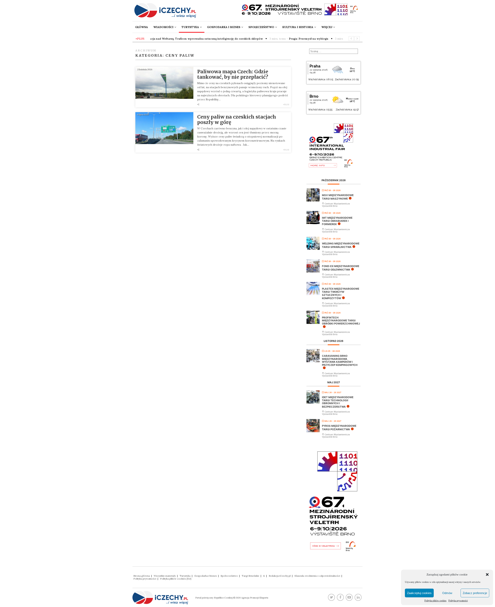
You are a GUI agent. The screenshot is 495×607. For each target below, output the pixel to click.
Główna (141, 27)
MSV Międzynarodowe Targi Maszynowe (338, 197)
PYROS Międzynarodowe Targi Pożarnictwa (339, 427)
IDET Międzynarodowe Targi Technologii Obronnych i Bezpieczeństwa (337, 402)
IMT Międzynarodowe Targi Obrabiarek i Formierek (337, 221)
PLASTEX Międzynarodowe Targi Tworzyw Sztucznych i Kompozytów (340, 293)
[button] (487, 574)
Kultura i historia (297, 27)
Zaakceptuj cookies (419, 593)
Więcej (326, 27)
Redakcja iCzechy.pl (280, 575)
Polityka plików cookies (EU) (175, 578)
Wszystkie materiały (165, 575)
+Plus (286, 104)
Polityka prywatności (458, 600)
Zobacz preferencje (475, 593)
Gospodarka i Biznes (223, 27)
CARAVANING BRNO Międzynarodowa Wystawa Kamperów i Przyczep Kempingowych (340, 360)
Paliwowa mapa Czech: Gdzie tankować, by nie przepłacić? (232, 74)
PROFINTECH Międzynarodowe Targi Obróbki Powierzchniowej (341, 320)
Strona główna (141, 575)
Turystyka (190, 27)
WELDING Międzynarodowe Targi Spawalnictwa (340, 245)
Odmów (447, 593)
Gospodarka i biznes (205, 575)
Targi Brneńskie (250, 575)
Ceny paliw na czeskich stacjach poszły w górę (236, 119)
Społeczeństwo (261, 27)
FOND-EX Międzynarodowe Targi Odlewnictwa (340, 268)
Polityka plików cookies (435, 600)
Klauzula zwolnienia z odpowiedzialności (317, 575)
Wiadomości (163, 27)
